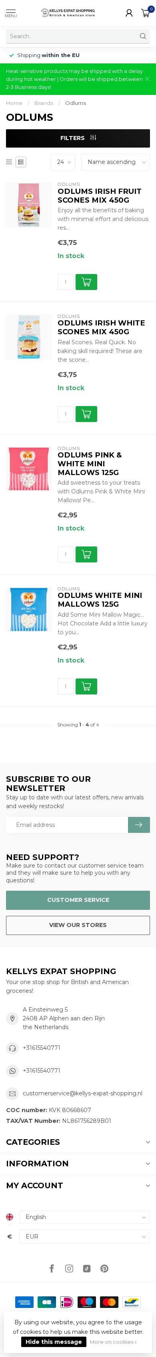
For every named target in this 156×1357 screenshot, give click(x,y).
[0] (145, 13)
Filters (73, 138)
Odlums (75, 103)
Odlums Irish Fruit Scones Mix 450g (100, 196)
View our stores (78, 925)
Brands (43, 103)
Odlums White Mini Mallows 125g (100, 600)
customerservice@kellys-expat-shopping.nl (82, 1093)
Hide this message (54, 1341)
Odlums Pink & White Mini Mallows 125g (90, 464)
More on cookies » (113, 1342)
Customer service (78, 899)
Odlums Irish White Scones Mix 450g (101, 327)
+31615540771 (41, 1047)
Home (14, 103)
